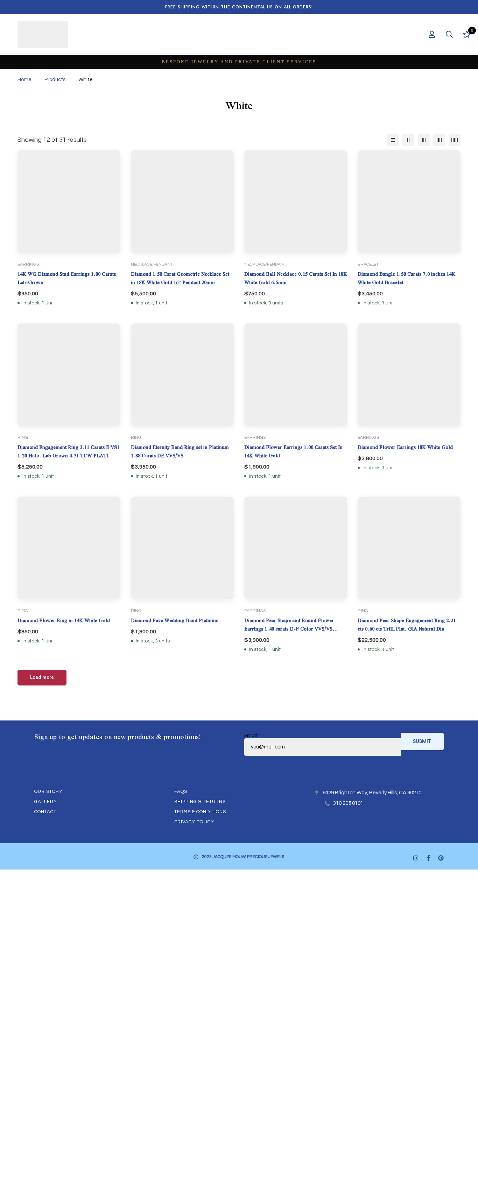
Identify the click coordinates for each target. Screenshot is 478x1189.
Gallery (45, 801)
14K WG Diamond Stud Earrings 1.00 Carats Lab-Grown (66, 278)
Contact (45, 811)
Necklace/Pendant (152, 264)
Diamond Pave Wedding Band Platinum (175, 620)
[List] (393, 140)
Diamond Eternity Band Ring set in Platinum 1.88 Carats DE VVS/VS (180, 451)
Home (24, 79)
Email (252, 735)
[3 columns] (424, 140)
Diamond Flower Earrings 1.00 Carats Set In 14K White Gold (293, 451)
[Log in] (432, 34)
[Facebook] (428, 858)
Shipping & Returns (200, 801)
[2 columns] (408, 140)
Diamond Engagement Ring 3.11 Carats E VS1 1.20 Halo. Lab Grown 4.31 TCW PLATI (68, 451)
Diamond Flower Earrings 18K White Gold (405, 447)
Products (54, 79)
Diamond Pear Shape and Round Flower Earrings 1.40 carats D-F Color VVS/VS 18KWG (289, 629)
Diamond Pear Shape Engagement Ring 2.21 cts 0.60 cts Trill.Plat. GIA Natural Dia (407, 624)
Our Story (48, 791)
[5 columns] (455, 140)
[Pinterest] (441, 858)
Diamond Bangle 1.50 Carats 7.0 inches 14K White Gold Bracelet (406, 278)
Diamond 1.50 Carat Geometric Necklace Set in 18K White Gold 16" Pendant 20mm (180, 278)
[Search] (449, 34)
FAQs (180, 791)
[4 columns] (439, 140)
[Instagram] (416, 858)
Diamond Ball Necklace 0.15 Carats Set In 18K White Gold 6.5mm (295, 278)
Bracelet (368, 264)
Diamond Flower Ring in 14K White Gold (63, 620)
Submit (422, 741)
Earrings (28, 264)
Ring (22, 437)
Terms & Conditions (200, 811)
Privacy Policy (194, 821)
